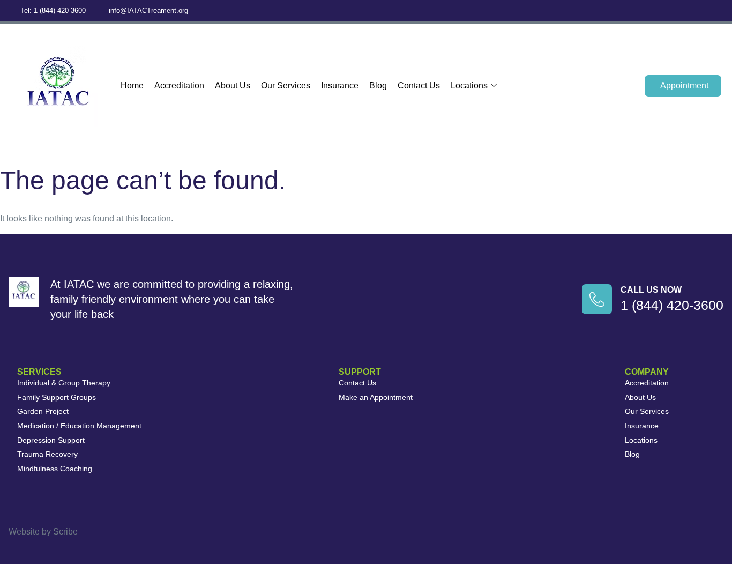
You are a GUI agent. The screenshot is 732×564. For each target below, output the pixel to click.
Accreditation (179, 85)
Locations (469, 85)
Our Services (285, 85)
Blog (378, 85)
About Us (232, 85)
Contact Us (419, 85)
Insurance (339, 85)
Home (132, 85)
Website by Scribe (43, 531)
